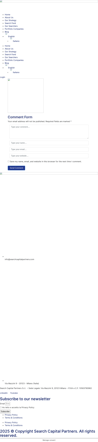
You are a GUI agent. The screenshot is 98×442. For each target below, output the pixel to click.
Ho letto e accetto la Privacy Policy (18, 407)
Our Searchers (11, 26)
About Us (9, 17)
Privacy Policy (11, 415)
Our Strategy (10, 20)
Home (7, 14)
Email (2, 403)
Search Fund (10, 23)
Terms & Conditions (13, 417)
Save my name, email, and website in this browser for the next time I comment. (46, 161)
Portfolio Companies (14, 29)
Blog (7, 32)
